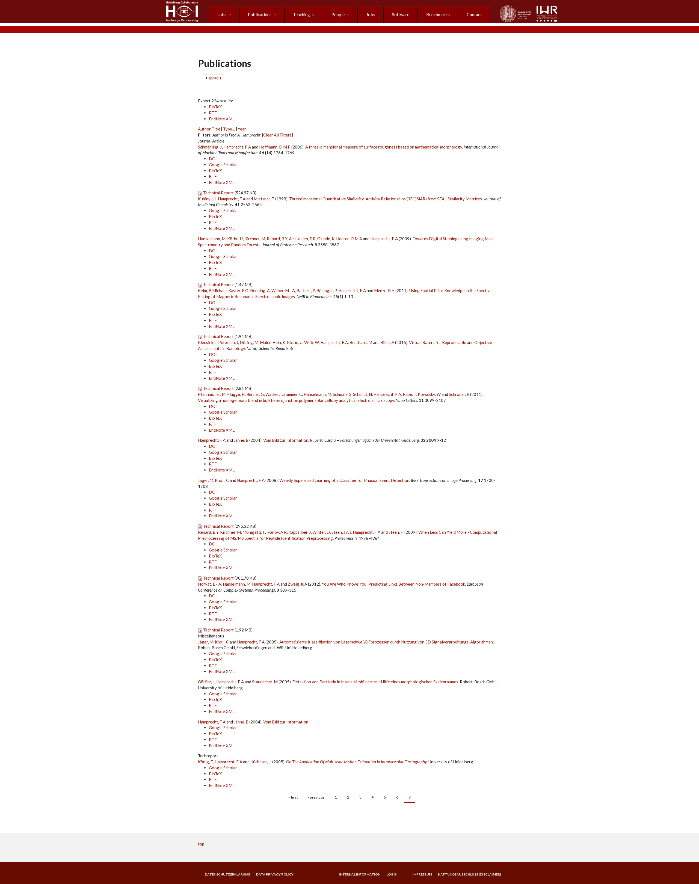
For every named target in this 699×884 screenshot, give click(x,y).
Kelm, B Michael (212, 290)
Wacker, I (273, 394)
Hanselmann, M (212, 238)
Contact (474, 14)
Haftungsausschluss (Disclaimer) (469, 874)
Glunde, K (325, 238)
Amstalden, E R (302, 238)
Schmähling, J (210, 146)
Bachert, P (306, 290)
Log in (391, 874)
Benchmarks (438, 14)
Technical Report (218, 192)
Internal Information (359, 874)
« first (293, 797)
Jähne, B (241, 440)
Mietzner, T (264, 198)
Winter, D (321, 532)
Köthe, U (235, 238)
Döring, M (249, 342)
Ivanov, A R (276, 532)
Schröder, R (459, 394)
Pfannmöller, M (212, 394)
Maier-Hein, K (272, 342)
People (338, 14)
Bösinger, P (326, 290)
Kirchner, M (254, 238)
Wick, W (311, 342)
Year (242, 128)
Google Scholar (223, 164)
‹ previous (316, 797)
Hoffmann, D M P (275, 146)
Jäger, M (205, 480)
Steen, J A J (341, 532)
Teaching (301, 14)
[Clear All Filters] (277, 134)
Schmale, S (342, 394)
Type (227, 128)
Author (204, 128)
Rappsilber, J (299, 532)
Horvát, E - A (209, 584)
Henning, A (260, 290)
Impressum (422, 874)
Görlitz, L (206, 681)
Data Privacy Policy (275, 874)
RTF (213, 112)
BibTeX (215, 106)
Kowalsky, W (429, 394)
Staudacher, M (265, 681)
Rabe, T (409, 394)
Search (215, 78)
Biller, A (387, 342)
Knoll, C (222, 480)
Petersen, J (228, 342)
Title (216, 128)
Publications (259, 14)
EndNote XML (222, 118)
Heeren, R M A (349, 238)
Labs (221, 14)
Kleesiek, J (207, 342)
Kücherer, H (260, 761)
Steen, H (396, 532)
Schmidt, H (362, 394)
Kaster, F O (238, 290)
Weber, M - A (283, 290)
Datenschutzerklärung (227, 874)
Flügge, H (236, 394)
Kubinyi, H (207, 198)
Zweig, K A (297, 584)
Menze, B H (384, 290)
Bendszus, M (361, 342)
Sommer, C (292, 394)
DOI (213, 158)
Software (400, 14)
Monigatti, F (253, 532)
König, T (205, 761)
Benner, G (255, 394)
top (201, 843)
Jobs (370, 14)
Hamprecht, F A (237, 146)
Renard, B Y (277, 238)
